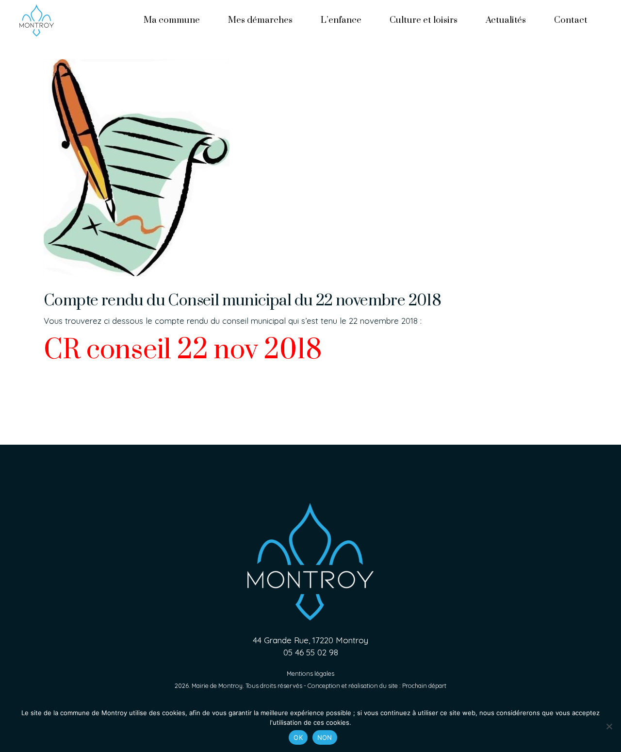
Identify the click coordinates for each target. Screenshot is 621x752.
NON (324, 737)
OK (298, 737)
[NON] (609, 726)
